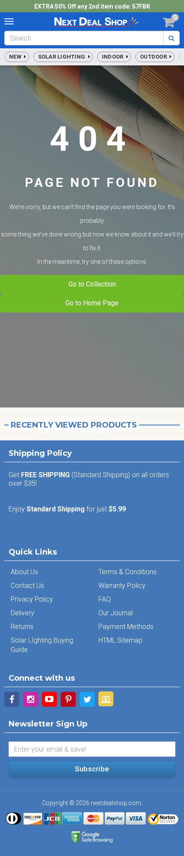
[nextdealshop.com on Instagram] (30, 699)
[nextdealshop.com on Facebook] (11, 699)
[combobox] (83, 38)
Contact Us (27, 585)
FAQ (104, 599)
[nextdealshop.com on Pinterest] (68, 699)
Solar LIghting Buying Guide (42, 645)
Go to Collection (92, 284)
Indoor (114, 56)
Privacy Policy (32, 599)
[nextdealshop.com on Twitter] (87, 699)
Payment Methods (126, 627)
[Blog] (105, 698)
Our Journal (115, 613)
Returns (22, 627)
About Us (24, 572)
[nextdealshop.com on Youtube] (49, 699)
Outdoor (154, 56)
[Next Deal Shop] (96, 21)
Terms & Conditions (127, 572)
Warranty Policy (121, 585)
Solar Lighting (63, 56)
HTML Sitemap (120, 640)
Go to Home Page (92, 303)
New (16, 56)
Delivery (22, 613)
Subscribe (92, 768)
